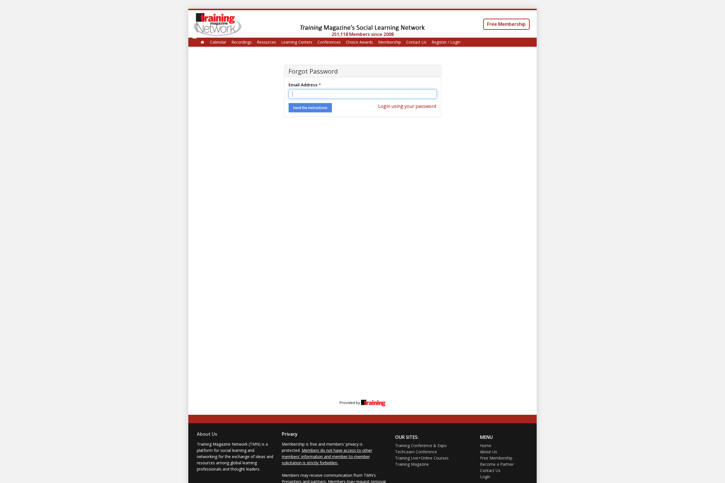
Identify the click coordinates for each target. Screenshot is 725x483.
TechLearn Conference (416, 451)
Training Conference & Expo (421, 445)
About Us (207, 434)
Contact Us (416, 42)
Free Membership (506, 24)
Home (485, 445)
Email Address (305, 84)
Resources (266, 42)
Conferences (329, 42)
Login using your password (407, 106)
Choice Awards (359, 42)
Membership (389, 42)
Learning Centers (296, 42)
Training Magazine (412, 464)
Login (485, 476)
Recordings (241, 42)
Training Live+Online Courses (422, 458)
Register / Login (446, 42)
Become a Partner (497, 464)
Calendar (218, 42)
